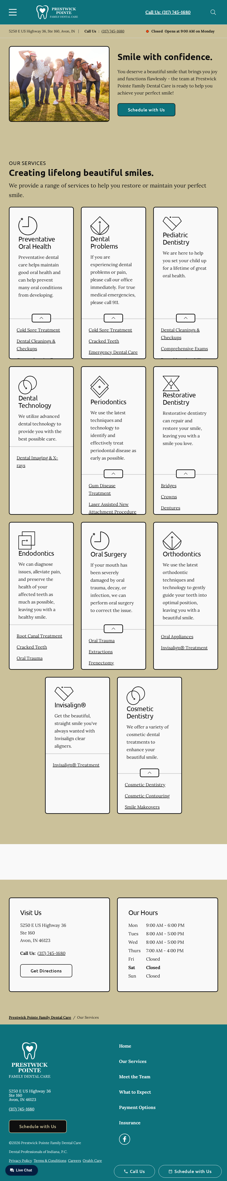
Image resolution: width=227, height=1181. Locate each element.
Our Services (133, 1061)
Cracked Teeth (104, 341)
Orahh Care (92, 1160)
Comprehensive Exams (184, 348)
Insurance (130, 1122)
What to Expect (135, 1092)
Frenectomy (101, 663)
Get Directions (46, 971)
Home (125, 1046)
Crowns (169, 496)
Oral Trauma (30, 658)
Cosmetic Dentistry (145, 784)
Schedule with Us (146, 110)
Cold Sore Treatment (38, 330)
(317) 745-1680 (113, 31)
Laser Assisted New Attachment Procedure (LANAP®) (112, 511)
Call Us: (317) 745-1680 (168, 12)
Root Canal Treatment (39, 636)
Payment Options (137, 1107)
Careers (74, 1160)
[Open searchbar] (213, 12)
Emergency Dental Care (113, 352)
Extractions (101, 651)
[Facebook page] (124, 1139)
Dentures (170, 508)
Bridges (168, 485)
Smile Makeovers (142, 807)
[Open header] (14, 12)
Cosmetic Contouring (147, 796)
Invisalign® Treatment (184, 647)
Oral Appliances (177, 636)
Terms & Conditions (50, 1160)
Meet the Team (134, 1076)
